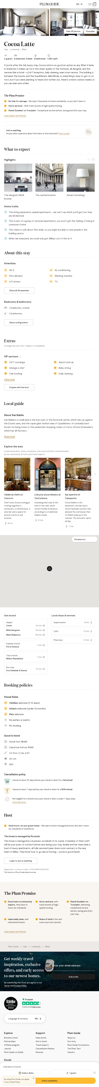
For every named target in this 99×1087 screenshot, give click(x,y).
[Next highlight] (93, 159)
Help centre (41, 1037)
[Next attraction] (95, 474)
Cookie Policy (14, 1082)
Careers (71, 1052)
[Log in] (92, 4)
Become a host (11, 1037)
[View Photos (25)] (24, 22)
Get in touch (41, 1041)
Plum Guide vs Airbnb (13, 1052)
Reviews (39, 1052)
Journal (7, 1048)
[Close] (33, 1078)
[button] (49, 4)
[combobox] (84, 539)
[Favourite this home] (94, 1073)
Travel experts (42, 1044)
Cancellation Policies (45, 1048)
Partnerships (9, 1041)
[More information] (20, 356)
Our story (71, 1041)
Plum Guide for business (78, 1044)
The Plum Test (74, 1048)
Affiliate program (12, 1044)
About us (71, 1037)
